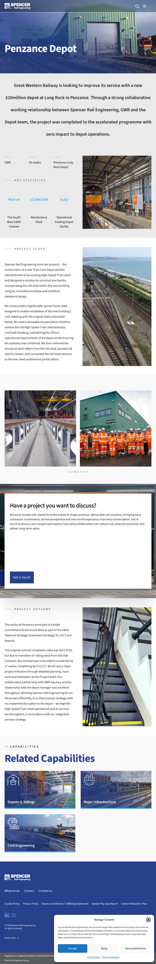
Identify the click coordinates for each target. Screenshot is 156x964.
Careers (29, 891)
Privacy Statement (110, 957)
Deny (104, 948)
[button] (148, 920)
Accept (72, 948)
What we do (12, 891)
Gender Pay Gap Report (105, 904)
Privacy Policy (30, 904)
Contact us (45, 891)
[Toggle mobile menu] (144, 6)
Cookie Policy (93, 957)
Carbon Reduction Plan (134, 904)
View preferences (135, 948)
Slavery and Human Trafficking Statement (64, 904)
